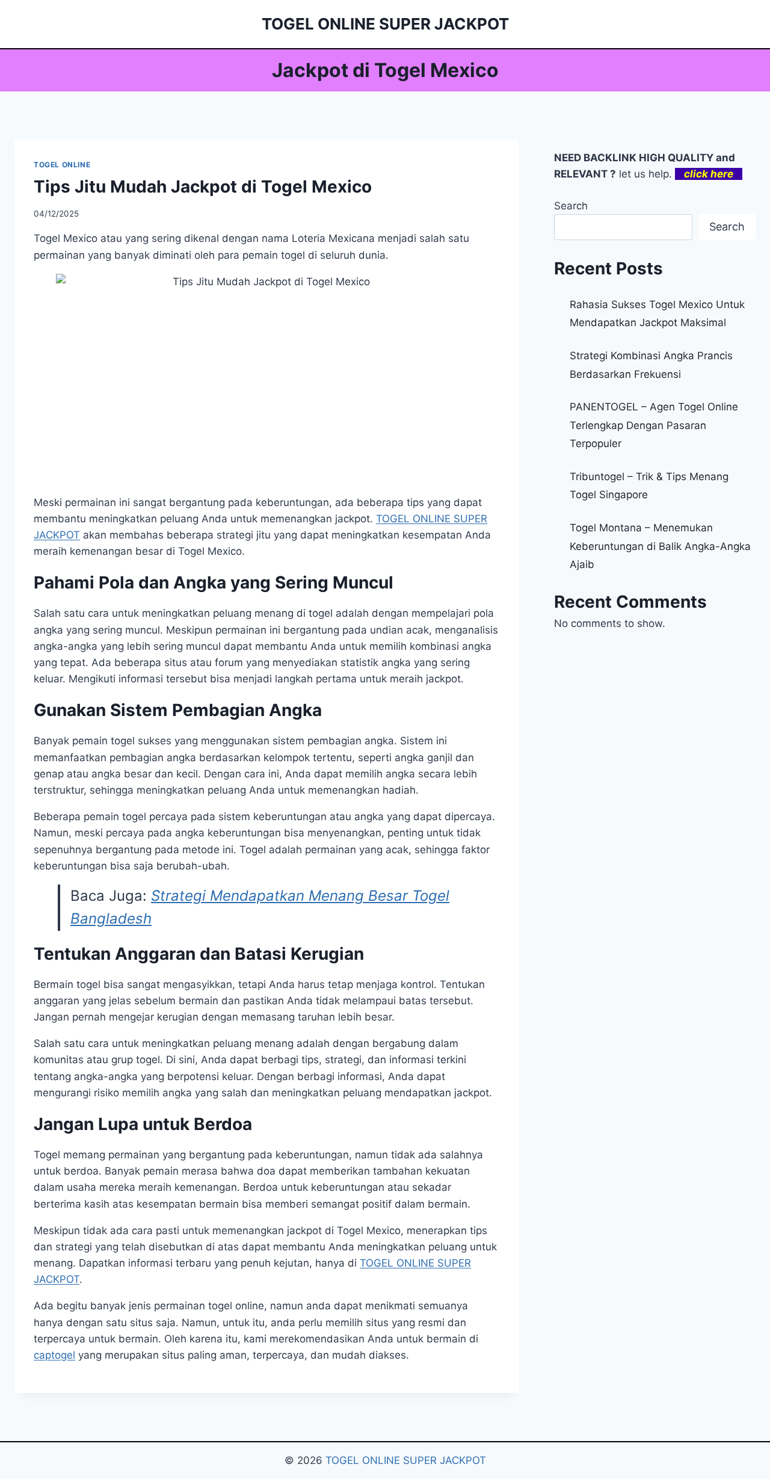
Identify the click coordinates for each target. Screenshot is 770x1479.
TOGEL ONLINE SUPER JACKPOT (405, 1460)
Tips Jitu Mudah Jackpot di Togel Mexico (203, 186)
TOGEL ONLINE (62, 164)
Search (571, 206)
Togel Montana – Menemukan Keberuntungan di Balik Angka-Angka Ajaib (660, 546)
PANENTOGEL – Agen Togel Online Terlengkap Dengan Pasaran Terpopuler (654, 425)
